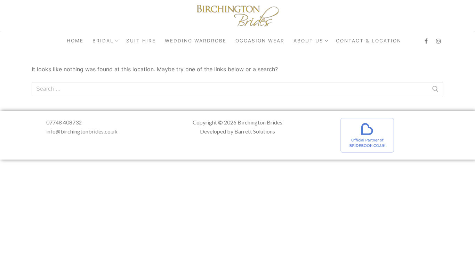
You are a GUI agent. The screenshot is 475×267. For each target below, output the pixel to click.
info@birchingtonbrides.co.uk (82, 131)
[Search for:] (237, 89)
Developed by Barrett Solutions (237, 131)
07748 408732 (64, 122)
